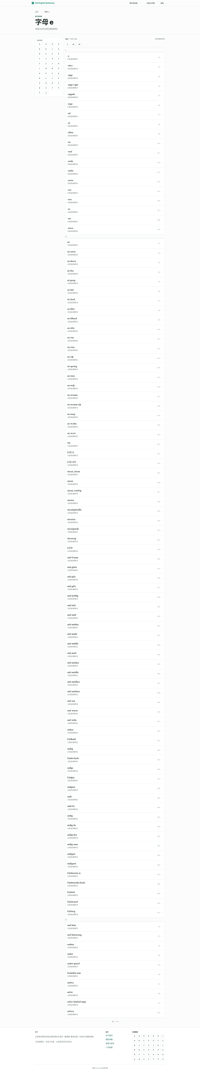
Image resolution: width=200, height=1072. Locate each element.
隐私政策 (109, 1039)
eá (73, 44)
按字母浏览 (134, 3)
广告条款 (109, 1047)
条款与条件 (110, 1043)
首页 (36, 12)
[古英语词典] (43, 3)
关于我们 (109, 1035)
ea (79, 44)
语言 (162, 3)
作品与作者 (151, 3)
